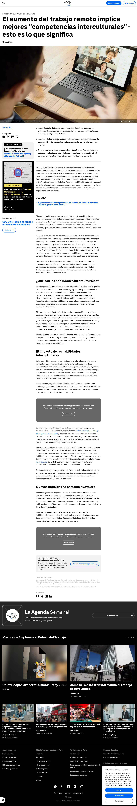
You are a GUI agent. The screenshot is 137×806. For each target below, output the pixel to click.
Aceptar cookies (68, 414)
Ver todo (130, 637)
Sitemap (68, 797)
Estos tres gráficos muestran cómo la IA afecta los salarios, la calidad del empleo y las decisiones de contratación (118, 727)
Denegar (119, 790)
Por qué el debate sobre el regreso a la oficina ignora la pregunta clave (51, 725)
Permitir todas (119, 795)
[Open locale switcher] (2, 800)
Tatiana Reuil (7, 128)
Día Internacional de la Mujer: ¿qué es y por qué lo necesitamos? (85, 725)
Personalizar (119, 801)
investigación (42, 462)
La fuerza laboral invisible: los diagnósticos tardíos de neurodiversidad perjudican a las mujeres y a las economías (16, 727)
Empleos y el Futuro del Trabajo (18, 14)
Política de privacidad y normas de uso (68, 793)
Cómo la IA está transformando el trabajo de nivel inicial (101, 687)
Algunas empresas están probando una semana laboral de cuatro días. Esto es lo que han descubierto (68, 204)
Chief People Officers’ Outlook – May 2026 (34, 685)
